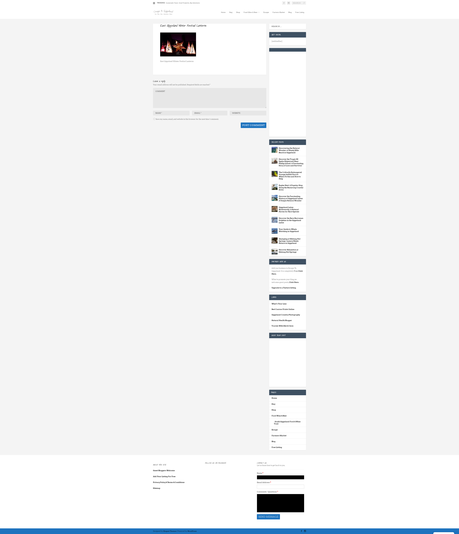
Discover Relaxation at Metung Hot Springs (288, 251)
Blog (290, 12)
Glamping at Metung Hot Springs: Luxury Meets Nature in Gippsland (289, 241)
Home (223, 12)
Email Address (264, 482)
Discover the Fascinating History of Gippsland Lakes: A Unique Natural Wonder (291, 198)
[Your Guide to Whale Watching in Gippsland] (275, 231)
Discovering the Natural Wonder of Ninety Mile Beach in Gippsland (289, 150)
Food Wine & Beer (250, 12)
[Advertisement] (288, 95)
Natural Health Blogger (282, 320)
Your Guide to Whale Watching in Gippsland (289, 230)
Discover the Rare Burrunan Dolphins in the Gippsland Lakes (291, 220)
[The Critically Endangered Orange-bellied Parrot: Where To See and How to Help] (275, 174)
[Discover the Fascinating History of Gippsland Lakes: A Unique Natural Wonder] (275, 198)
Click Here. (294, 282)
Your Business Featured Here (175, 3)
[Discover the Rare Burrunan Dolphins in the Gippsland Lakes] (275, 220)
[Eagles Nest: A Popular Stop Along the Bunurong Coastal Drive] (275, 187)
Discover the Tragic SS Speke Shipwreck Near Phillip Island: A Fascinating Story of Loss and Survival (291, 162)
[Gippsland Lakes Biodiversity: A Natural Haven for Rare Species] (275, 209)
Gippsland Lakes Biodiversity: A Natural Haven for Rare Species (289, 209)
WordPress (192, 531)
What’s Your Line (279, 304)
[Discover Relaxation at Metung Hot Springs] (275, 251)
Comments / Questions (267, 492)
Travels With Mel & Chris (282, 326)
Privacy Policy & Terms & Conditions (169, 482)
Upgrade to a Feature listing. (284, 288)
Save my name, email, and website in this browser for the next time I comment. (187, 119)
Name (260, 473)
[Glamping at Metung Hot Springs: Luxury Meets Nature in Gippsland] (275, 240)
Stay (230, 12)
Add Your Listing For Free (164, 476)
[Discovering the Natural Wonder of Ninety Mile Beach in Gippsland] (275, 150)
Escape (266, 12)
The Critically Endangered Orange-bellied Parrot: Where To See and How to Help (290, 175)
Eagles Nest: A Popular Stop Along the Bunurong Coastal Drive (291, 187)
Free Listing (299, 12)
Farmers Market (279, 12)
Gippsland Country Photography (286, 315)
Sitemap (156, 488)
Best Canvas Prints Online (283, 309)
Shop (238, 12)
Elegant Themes (169, 531)
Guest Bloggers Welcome (164, 470)
